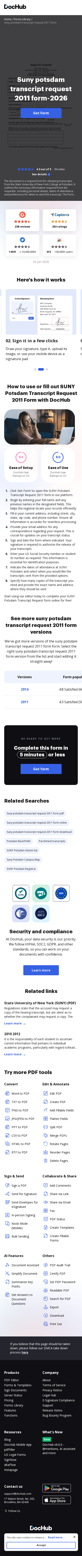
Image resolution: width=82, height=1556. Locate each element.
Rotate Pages (59, 1144)
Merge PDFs (58, 1135)
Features (10, 1410)
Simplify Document (24, 1274)
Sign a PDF (19, 1185)
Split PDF (56, 1127)
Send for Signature (24, 1194)
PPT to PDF (20, 1127)
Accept (41, 1545)
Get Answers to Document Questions (22, 1299)
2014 (24, 689)
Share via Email (60, 1202)
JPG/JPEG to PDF (23, 1119)
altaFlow (10, 1465)
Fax (52, 1211)
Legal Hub (49, 1395)
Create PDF (58, 1102)
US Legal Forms (15, 1455)
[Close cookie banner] (74, 1537)
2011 (24, 702)
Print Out (56, 1324)
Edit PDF (56, 1093)
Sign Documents (15, 1390)
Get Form (41, 113)
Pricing (8, 1400)
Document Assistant (25, 1265)
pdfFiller (9, 1450)
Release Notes (52, 1410)
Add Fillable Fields (62, 1110)
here (25, 1352)
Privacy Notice (52, 1390)
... (54, 1537)
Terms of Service (54, 1385)
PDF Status (57, 1219)
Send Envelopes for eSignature (25, 1204)
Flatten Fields (59, 1119)
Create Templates (62, 1228)
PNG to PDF (20, 1110)
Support (47, 1405)
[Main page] (15, 7)
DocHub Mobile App (18, 1445)
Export (54, 1307)
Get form (41, 769)
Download (57, 1316)
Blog (7, 1439)
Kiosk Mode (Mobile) (20, 1226)
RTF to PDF (20, 1152)
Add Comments (60, 1185)
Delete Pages (59, 1161)
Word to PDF (20, 1093)
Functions (10, 1415)
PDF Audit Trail (60, 1265)
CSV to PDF (19, 1135)
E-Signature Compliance (58, 1400)
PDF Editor (11, 1380)
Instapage (11, 1470)
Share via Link (59, 1194)
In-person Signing (23, 1215)
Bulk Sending (20, 1236)
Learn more (41, 970)
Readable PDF (59, 1290)
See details (39, 174)
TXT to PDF (20, 1102)
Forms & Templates (18, 1385)
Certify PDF (57, 1274)
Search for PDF (60, 1299)
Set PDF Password (62, 1282)
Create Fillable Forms (59, 1238)
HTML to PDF (21, 1144)
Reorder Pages (60, 1152)
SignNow (10, 1460)
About (46, 1380)
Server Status (13, 1395)
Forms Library (13, 1405)
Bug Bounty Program (56, 1415)
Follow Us (14, 1511)
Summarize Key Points (22, 1284)
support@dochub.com (17, 1493)
